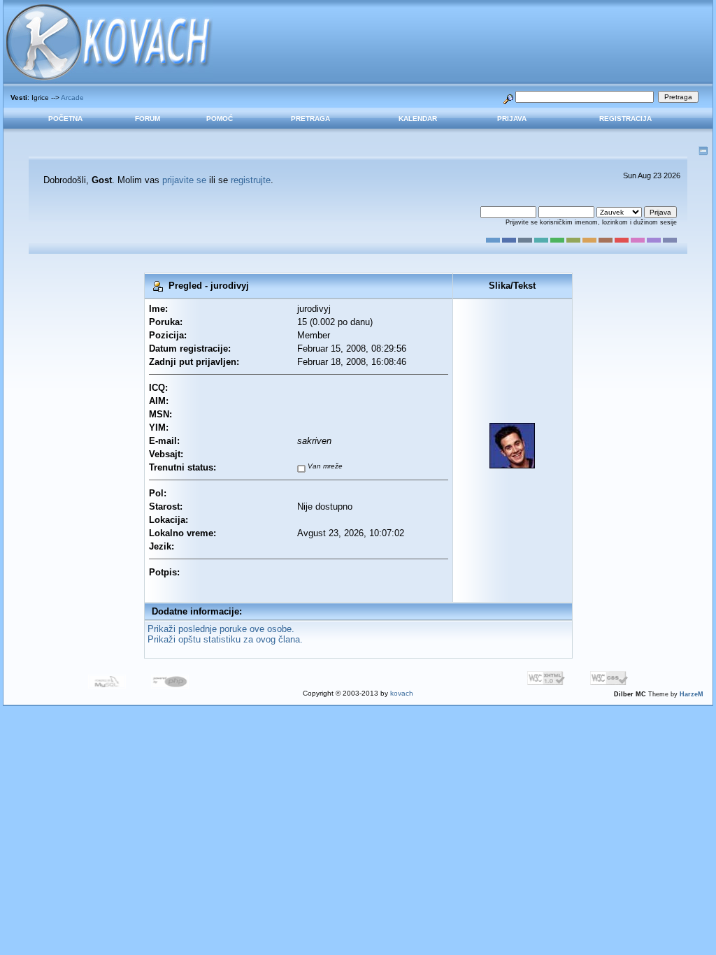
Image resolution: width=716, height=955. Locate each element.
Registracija (625, 118)
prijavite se (184, 180)
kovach (401, 693)
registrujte (251, 180)
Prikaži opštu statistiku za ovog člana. (225, 639)
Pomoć (219, 118)
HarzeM (691, 694)
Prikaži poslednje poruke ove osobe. (221, 629)
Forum (147, 118)
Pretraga (310, 118)
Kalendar (418, 118)
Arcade (72, 97)
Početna (65, 118)
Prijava (512, 118)
